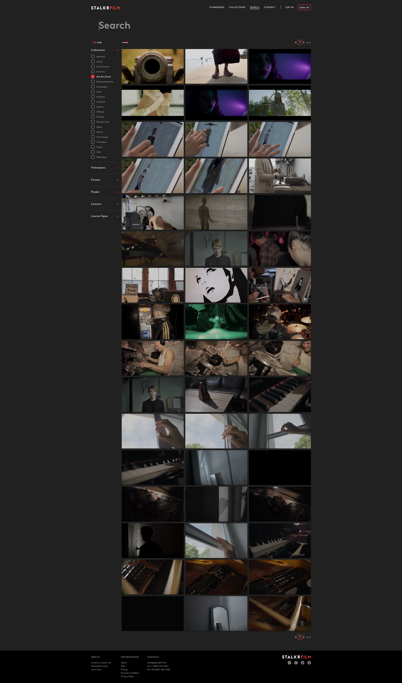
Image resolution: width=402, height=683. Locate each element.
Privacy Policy (127, 677)
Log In (289, 7)
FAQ (123, 666)
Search (254, 7)
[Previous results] (295, 42)
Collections (237, 7)
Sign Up (304, 8)
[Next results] (303, 42)
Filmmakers (216, 7)
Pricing (124, 670)
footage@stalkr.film (156, 663)
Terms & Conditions (130, 673)
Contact (269, 7)
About (124, 663)
